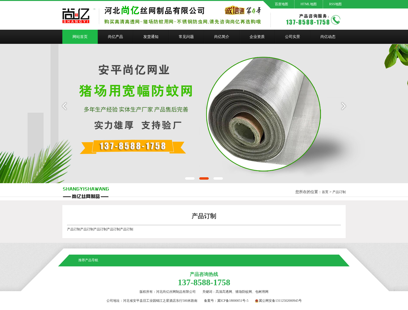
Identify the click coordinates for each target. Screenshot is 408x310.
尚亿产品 (115, 37)
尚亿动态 (328, 37)
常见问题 (186, 37)
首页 (325, 192)
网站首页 (80, 37)
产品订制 (339, 192)
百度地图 (281, 4)
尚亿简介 (221, 37)
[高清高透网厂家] (85, 191)
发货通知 (150, 37)
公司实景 (292, 37)
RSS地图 (335, 4)
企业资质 (257, 37)
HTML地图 (309, 4)
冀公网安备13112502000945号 (280, 300)
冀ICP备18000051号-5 (232, 300)
